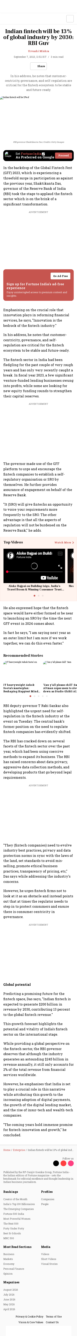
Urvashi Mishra (38, 51)
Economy (8, 1263)
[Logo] (12, 19)
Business (8, 1254)
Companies (47, 1199)
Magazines (11, 1282)
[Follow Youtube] (63, 1163)
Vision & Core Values (30, 1322)
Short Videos (48, 1259)
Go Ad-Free (60, 276)
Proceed (63, 155)
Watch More (62, 542)
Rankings (10, 1192)
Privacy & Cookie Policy (29, 1316)
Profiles (47, 1192)
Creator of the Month (15, 1199)
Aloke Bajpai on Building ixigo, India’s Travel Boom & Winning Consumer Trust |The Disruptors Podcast (34, 589)
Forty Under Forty (13, 1228)
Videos (45, 1254)
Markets (8, 1259)
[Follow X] (56, 1163)
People (44, 1204)
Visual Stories (49, 1263)
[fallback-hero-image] (22, 671)
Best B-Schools (12, 1233)
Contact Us (52, 1322)
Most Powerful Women (16, 1218)
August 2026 (10, 1289)
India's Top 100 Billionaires (19, 1204)
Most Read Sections (17, 1247)
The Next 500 (10, 1223)
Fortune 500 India (13, 1213)
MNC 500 (8, 1238)
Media (45, 1247)
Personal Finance (13, 1268)
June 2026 (9, 1299)
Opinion (8, 1273)
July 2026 (8, 1294)
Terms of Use (54, 1316)
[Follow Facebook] (49, 1163)
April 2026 (9, 1309)
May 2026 (9, 1304)
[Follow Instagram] (71, 1163)
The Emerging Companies (18, 1209)
